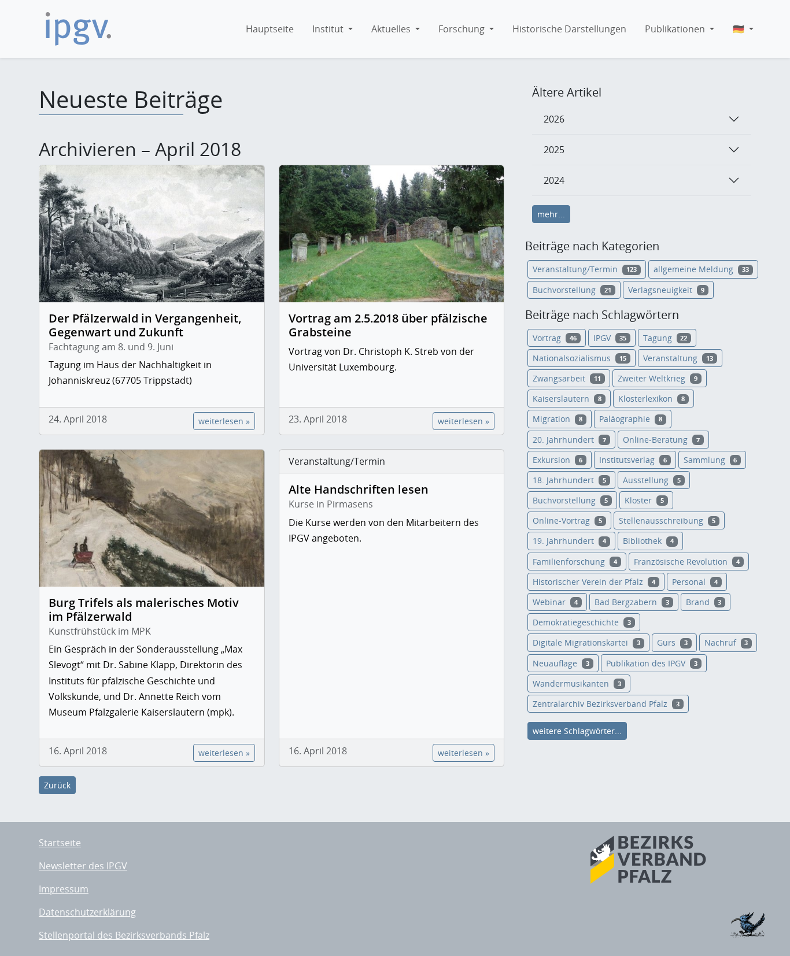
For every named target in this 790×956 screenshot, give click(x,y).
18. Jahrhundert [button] (569, 480)
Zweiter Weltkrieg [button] (657, 378)
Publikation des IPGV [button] (651, 663)
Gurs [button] (672, 642)
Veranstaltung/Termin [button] (585, 269)
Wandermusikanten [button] (577, 683)
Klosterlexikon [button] (651, 398)
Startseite (60, 842)
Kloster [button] (644, 500)
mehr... (551, 214)
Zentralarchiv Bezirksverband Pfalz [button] (606, 703)
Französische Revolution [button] (687, 561)
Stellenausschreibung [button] (667, 520)
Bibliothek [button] (648, 540)
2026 (554, 119)
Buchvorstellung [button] (572, 289)
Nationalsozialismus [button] (579, 358)
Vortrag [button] (555, 337)
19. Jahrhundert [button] (569, 540)
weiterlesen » (224, 421)
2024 (554, 180)
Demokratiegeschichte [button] (582, 622)
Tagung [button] (665, 337)
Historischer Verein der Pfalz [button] (594, 581)
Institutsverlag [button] (633, 459)
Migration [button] (557, 418)
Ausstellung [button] (652, 480)
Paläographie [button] (630, 418)
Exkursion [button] (557, 459)
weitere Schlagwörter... (577, 730)
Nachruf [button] (726, 642)
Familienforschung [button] (575, 561)
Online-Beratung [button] (661, 439)
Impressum (63, 889)
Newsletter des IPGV (83, 865)
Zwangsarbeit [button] (567, 378)
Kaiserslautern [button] (567, 398)
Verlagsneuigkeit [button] (666, 289)
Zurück (57, 785)
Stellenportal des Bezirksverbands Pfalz (124, 935)
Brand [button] (704, 601)
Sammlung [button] (710, 459)
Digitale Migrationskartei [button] (586, 642)
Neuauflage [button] (561, 663)
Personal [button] (695, 581)
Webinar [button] (555, 601)
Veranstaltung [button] (678, 358)
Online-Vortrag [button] (567, 520)
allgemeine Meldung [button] (701, 269)
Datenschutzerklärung (87, 912)
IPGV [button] (609, 337)
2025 (554, 149)
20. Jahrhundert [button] (569, 439)
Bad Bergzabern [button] (632, 601)
